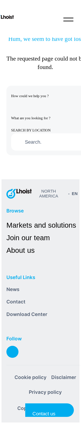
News (12, 289)
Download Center (26, 314)
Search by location (31, 130)
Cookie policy (31, 377)
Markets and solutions (41, 225)
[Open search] (53, 20)
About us (20, 250)
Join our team (28, 238)
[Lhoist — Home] (19, 193)
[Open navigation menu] (68, 19)
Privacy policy (45, 392)
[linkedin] (12, 352)
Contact (15, 302)
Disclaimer (63, 377)
